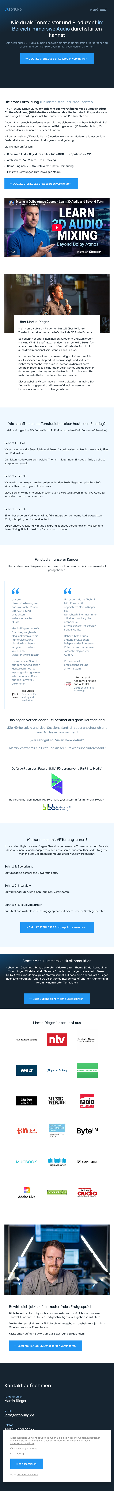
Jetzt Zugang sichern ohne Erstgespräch (58, 998)
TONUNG (13, 9)
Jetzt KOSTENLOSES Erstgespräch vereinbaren (58, 58)
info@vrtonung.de (19, 1415)
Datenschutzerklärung (22, 1443)
